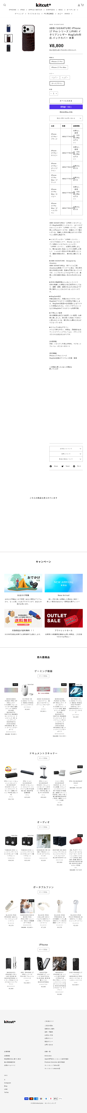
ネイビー (65, 77)
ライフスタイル (34, 14)
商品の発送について (66, 459)
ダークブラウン (57, 83)
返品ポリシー (49, 1041)
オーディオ (71, 10)
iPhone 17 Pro (56, 61)
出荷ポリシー (49, 1038)
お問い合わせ (49, 1044)
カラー (51, 73)
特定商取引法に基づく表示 (12, 1059)
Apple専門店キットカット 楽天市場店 (56, 1059)
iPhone (13, 10)
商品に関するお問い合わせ (66, 118)
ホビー (60, 14)
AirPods (50, 10)
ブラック (54, 77)
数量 (51, 89)
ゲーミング (20, 14)
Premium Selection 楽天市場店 (55, 1062)
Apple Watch (36, 10)
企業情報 (7, 1056)
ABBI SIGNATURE (56, 24)
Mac (61, 10)
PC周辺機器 (49, 14)
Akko (68, 14)
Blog (5, 1086)
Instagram (7, 1083)
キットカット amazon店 (52, 1068)
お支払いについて (66, 448)
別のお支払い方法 (66, 112)
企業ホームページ (9, 1065)
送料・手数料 (49, 1032)
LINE (6, 1089)
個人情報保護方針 (9, 1062)
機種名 (51, 57)
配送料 (55, 50)
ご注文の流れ (49, 1025)
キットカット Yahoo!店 (52, 1065)
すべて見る (43, 676)
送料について (66, 453)
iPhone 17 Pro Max (58, 67)
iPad (22, 10)
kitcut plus (48, 1056)
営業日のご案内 (49, 1029)
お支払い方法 (49, 1035)
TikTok (6, 1092)
